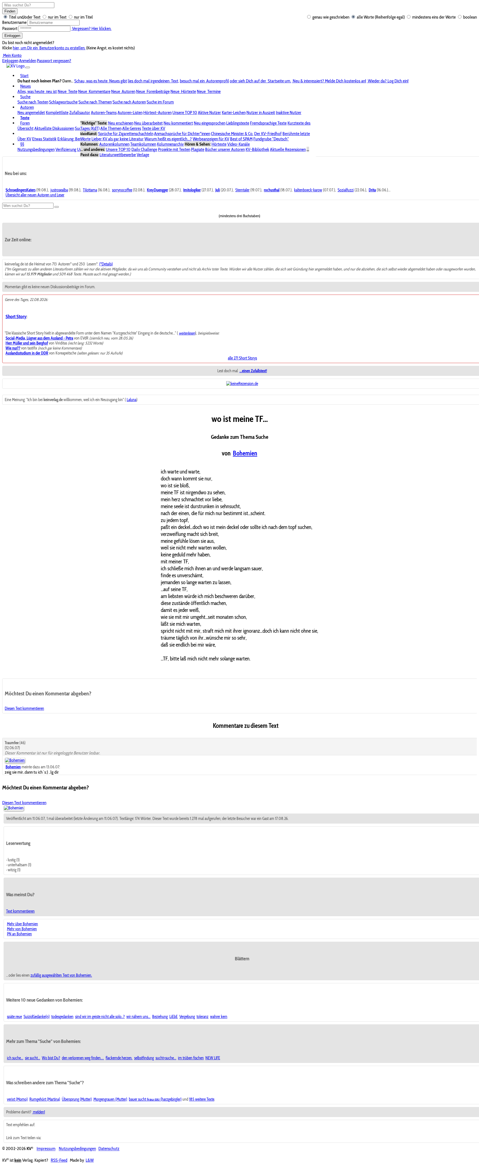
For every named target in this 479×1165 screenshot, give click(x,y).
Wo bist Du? (51, 1057)
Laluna (131, 399)
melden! (38, 1112)
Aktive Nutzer (209, 112)
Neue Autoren (123, 91)
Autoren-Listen (130, 112)
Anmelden (27, 60)
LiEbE (173, 1016)
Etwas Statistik (44, 138)
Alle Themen (110, 128)
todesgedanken (62, 1016)
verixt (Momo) (17, 1099)
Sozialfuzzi (346, 190)
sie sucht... (32, 1057)
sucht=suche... (166, 1057)
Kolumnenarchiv (170, 144)
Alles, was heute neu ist (37, 91)
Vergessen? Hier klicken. (91, 28)
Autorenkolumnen (114, 144)
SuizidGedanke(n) (37, 1016)
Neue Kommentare (94, 91)
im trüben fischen (191, 1057)
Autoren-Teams (104, 112)
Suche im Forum (160, 102)
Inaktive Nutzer (288, 112)
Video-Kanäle (238, 144)
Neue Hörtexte (183, 91)
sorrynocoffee (122, 190)
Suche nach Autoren (129, 102)
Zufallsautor (79, 112)
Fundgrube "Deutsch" (271, 138)
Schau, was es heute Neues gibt (100, 80)
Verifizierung (65, 149)
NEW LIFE (212, 1057)
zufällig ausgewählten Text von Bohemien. (61, 975)
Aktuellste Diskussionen (54, 128)
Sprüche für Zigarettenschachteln (125, 133)
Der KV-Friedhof (268, 133)
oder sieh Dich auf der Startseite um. (260, 80)
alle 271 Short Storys (242, 358)
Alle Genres (131, 128)
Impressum (46, 1148)
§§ (22, 144)
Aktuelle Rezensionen (288, 149)
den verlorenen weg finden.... (83, 1057)
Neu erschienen (120, 123)
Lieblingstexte (237, 123)
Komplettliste (57, 112)
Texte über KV (153, 128)
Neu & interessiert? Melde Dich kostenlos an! (329, 80)
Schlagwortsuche (63, 102)
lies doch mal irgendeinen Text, (153, 80)
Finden (9, 11)
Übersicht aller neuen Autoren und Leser (35, 195)
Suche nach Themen (95, 102)
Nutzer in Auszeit (260, 112)
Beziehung (160, 1016)
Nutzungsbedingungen (36, 149)
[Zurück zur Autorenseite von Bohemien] (14, 808)
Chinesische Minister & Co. (232, 133)
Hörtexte (219, 144)
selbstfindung (144, 1057)
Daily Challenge (144, 149)
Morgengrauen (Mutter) (110, 1099)
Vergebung (187, 1016)
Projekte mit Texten (174, 149)
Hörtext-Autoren (157, 112)
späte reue (14, 1016)
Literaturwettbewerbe (118, 154)
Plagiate (197, 149)
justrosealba (59, 190)
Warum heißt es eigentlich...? (168, 138)
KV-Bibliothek (257, 149)
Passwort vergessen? (54, 60)
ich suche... (15, 1057)
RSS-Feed (59, 1160)
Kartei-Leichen (234, 112)
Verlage (143, 154)
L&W (90, 1160)
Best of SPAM (241, 138)
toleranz (202, 1016)
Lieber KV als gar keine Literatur (117, 138)
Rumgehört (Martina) (44, 1099)
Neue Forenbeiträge (153, 91)
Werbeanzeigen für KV (211, 138)
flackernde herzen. (119, 1057)
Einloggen (12, 36)
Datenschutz (108, 1148)
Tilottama (90, 190)
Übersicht (25, 128)
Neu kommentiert (178, 123)
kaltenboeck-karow (308, 190)
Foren (25, 123)
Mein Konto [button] (12, 55)
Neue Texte (67, 91)
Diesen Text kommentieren (24, 708)
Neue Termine (209, 91)
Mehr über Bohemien (22, 923)
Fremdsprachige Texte (268, 123)
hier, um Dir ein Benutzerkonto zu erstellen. (49, 47)
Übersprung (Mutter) (77, 1099)
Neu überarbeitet (148, 123)
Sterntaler (242, 190)
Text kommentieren (20, 911)
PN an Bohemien (19, 933)
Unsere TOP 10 (184, 112)
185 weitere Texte (201, 1099)
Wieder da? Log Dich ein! (388, 80)
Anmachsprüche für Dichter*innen (182, 133)
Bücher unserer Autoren (225, 149)
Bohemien (245, 453)
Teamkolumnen (143, 144)
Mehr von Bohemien (22, 928)
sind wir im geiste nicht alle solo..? (100, 1016)
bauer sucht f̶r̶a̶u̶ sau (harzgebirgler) (155, 1099)
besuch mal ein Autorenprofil (204, 80)
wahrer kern (218, 1016)
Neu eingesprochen (209, 123)
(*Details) (106, 264)
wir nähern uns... (138, 1016)
